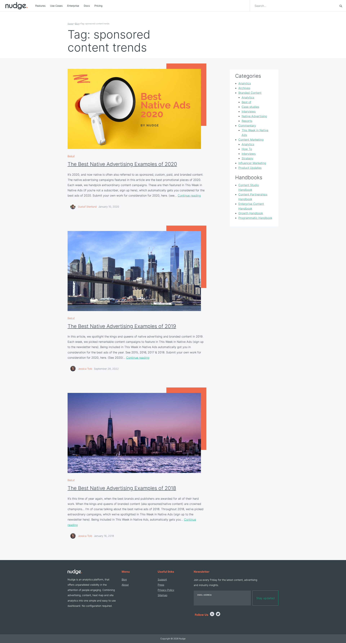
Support (162, 579)
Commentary (247, 125)
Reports (247, 121)
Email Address (204, 595)
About (125, 584)
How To (247, 149)
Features (40, 5)
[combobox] (294, 5)
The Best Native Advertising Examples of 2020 (122, 164)
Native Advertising (254, 116)
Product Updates (249, 168)
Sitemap (162, 595)
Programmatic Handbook (255, 218)
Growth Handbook (250, 213)
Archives (244, 88)
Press (161, 584)
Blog (77, 23)
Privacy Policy (166, 589)
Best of (71, 156)
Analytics (244, 83)
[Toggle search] (340, 5)
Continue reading (189, 195)
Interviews (249, 111)
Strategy (247, 158)
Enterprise (73, 5)
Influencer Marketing (252, 163)
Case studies (250, 107)
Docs (87, 5)
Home (70, 23)
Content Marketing (251, 140)
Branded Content (249, 93)
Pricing (98, 5)
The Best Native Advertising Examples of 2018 (122, 488)
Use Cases (56, 5)
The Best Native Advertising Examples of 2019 (122, 326)
